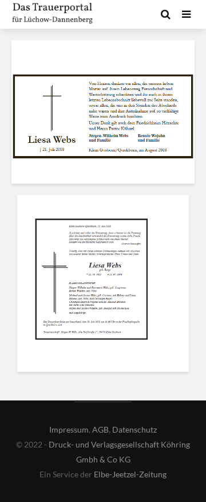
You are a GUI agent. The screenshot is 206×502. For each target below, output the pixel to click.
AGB (100, 429)
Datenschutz (134, 429)
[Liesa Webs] (91, 281)
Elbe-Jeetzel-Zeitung (130, 474)
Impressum (69, 429)
